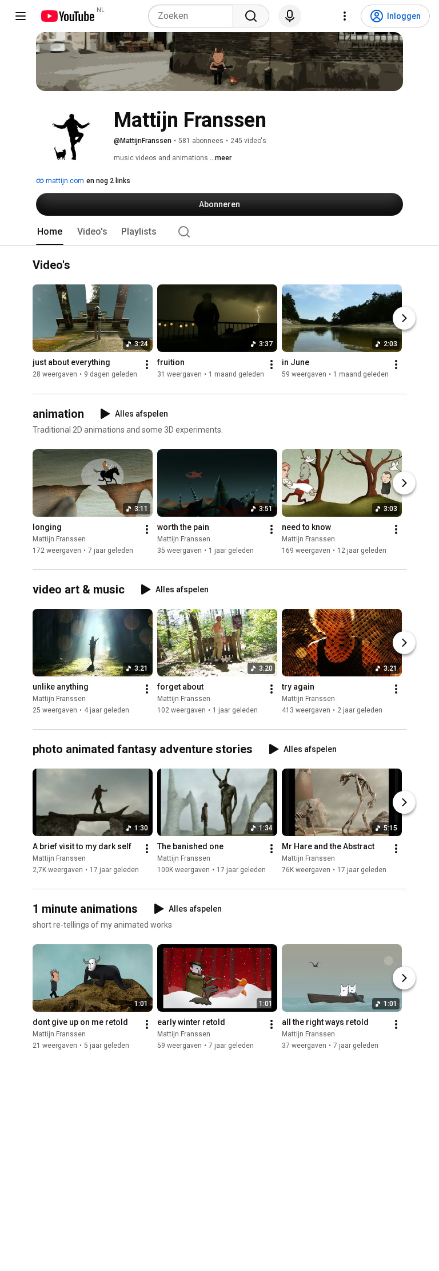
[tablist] (219, 232)
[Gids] (20, 16)
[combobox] (191, 16)
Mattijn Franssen (59, 539)
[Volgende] (404, 318)
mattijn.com (64, 181)
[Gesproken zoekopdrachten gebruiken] (289, 16)
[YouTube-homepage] (67, 16)
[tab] (49, 232)
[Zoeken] (184, 231)
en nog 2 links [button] (108, 181)
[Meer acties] (146, 365)
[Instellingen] (345, 16)
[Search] (251, 16)
